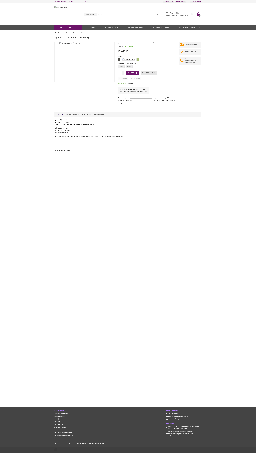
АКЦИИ (92, 27)
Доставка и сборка (60, 427)
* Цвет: (120, 56)
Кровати (68, 33)
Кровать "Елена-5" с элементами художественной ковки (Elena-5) (77, 380)
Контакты (79, 1)
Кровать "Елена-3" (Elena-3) (64, 279)
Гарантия (86, 1)
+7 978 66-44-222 (141, 89)
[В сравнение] (200, 159)
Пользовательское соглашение (63, 435)
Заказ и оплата (59, 424)
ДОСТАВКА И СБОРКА (162, 27)
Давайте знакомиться (61, 413)
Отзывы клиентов (59, 430)
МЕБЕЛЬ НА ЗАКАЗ (137, 27)
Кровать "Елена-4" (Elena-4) (64, 329)
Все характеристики (124, 103)
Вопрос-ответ (99, 114)
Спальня (61, 33)
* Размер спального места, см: (127, 63)
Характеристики (72, 114)
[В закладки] (200, 156)
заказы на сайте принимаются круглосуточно (133, 91)
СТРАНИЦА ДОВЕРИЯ (188, 27)
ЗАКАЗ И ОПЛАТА (112, 27)
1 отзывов (130, 83)
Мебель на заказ (59, 416)
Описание (59, 114)
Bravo (154, 43)
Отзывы (86, 114)
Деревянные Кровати (79, 33)
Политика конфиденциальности (63, 432)
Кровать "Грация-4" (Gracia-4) (65, 178)
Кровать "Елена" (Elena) (63, 229)
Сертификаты (71, 1)
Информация (59, 410)
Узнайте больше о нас (60, 1)
